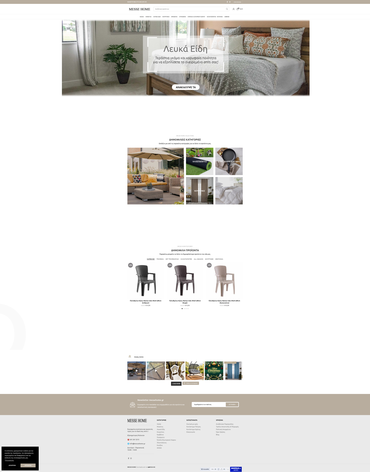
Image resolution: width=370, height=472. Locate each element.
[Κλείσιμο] (198, 216)
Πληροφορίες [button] (9, 460)
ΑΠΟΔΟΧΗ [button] (28, 465)
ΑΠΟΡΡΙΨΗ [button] (12, 465)
